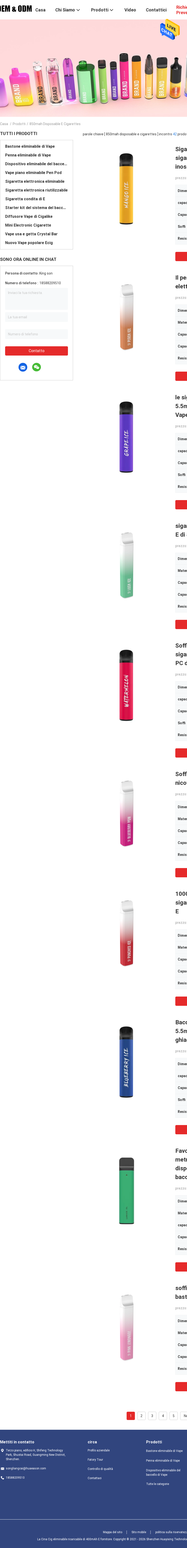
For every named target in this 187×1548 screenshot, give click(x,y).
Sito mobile (138, 1532)
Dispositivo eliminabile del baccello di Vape (36, 164)
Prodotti (19, 124)
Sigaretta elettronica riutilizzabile (36, 190)
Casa (4, 124)
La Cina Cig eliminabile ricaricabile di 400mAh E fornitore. (75, 1539)
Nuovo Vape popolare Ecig (29, 242)
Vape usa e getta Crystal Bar (31, 234)
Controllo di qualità (100, 1469)
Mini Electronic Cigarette (28, 225)
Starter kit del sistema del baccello (36, 207)
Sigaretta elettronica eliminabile (35, 181)
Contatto (37, 350)
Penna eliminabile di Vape (28, 155)
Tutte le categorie (157, 1484)
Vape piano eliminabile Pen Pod (33, 172)
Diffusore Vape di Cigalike (29, 216)
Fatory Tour (95, 1459)
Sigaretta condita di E (25, 199)
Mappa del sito (112, 1532)
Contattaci (95, 1478)
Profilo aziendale (99, 1450)
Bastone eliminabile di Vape (30, 146)
